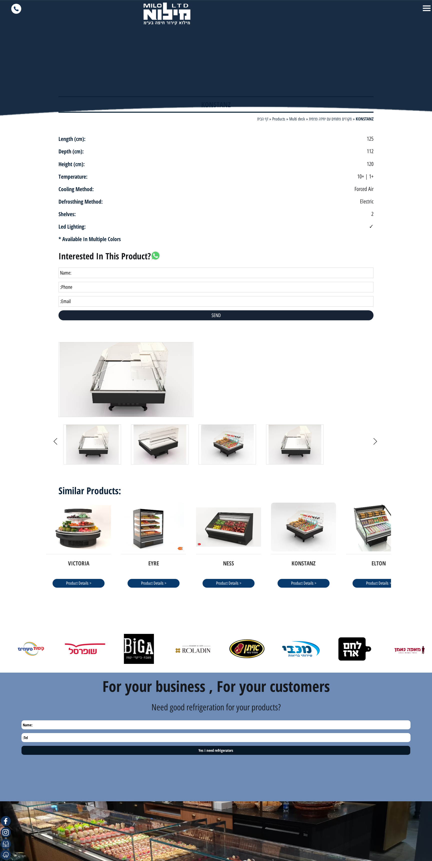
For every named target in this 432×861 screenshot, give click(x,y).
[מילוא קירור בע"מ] (167, 13)
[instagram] (6, 832)
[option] (216, 379)
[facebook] (6, 821)
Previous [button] (54, 372)
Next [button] (377, 372)
